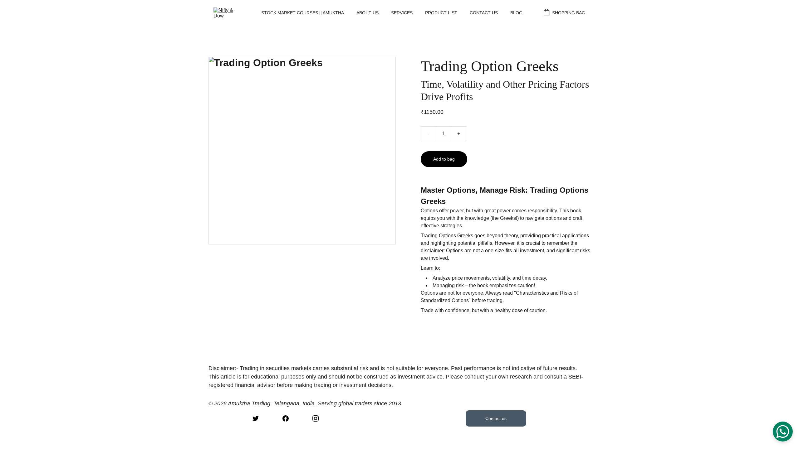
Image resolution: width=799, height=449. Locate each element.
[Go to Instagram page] (315, 418)
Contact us (496, 418)
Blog (516, 12)
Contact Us (484, 12)
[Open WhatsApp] (783, 432)
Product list (441, 12)
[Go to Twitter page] (255, 418)
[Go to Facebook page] (285, 418)
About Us (367, 12)
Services (402, 12)
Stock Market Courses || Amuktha (302, 12)
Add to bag (444, 159)
